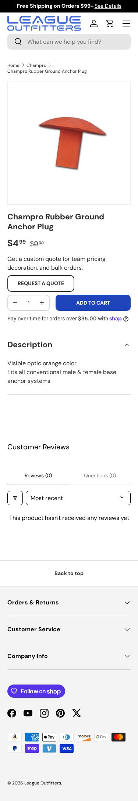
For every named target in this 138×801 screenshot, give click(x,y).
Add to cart (93, 302)
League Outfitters (42, 783)
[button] (110, 23)
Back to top (69, 573)
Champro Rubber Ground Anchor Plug (47, 71)
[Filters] (15, 498)
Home (13, 65)
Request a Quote (41, 283)
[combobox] (69, 42)
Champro (36, 65)
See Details (108, 6)
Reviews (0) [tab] (38, 475)
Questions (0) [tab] (100, 475)
